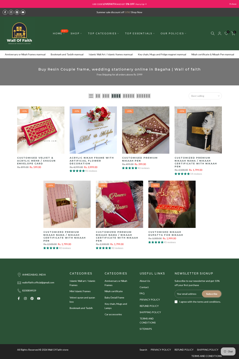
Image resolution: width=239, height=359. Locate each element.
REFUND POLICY (149, 305)
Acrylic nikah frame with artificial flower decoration (92, 160)
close (7, 4)
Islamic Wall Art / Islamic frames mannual (111, 54)
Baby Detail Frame (114, 297)
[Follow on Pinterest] (17, 12)
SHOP (75, 33)
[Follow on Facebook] (5, 12)
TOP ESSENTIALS (138, 33)
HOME (60, 33)
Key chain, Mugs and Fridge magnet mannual (162, 54)
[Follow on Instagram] (11, 12)
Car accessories (113, 314)
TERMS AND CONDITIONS (206, 355)
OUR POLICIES (172, 33)
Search (143, 349)
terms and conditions (208, 301)
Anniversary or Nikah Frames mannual (25, 54)
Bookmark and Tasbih (81, 307)
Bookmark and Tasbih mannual (67, 54)
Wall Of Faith (55, 349)
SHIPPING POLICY (150, 312)
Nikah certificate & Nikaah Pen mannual (212, 54)
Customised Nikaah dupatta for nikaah (165, 233)
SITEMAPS (146, 328)
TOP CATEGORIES (102, 33)
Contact (144, 287)
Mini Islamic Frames (80, 291)
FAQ (142, 293)
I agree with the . (200, 301)
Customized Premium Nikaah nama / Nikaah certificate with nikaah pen (196, 162)
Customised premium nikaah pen (140, 159)
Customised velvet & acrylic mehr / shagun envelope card (36, 160)
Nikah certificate (114, 291)
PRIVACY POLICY (150, 299)
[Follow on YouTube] (22, 12)
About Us (145, 280)
